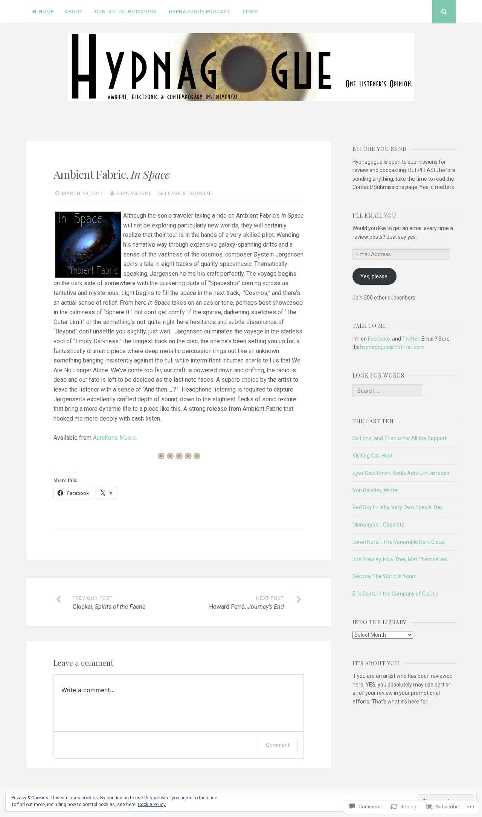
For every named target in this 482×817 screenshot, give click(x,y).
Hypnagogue (134, 193)
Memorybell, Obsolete (378, 525)
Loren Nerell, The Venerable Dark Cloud (398, 542)
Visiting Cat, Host (372, 456)
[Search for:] (387, 391)
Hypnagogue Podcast (199, 11)
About (73, 11)
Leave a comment (189, 193)
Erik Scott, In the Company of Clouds (395, 594)
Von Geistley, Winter (375, 490)
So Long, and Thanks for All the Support (399, 438)
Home (46, 11)
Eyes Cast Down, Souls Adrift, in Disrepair (401, 473)
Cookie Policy (152, 804)
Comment (278, 745)
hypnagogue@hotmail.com (392, 347)
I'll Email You (374, 215)
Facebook (379, 339)
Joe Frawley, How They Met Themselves (400, 559)
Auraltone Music (114, 437)
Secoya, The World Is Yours (384, 576)
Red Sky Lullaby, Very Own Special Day (397, 507)
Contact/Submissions (126, 11)
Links (250, 11)
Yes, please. (374, 276)
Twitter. (411, 339)
